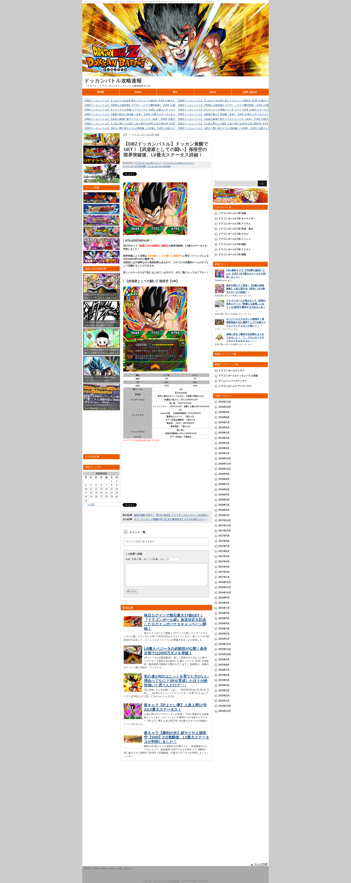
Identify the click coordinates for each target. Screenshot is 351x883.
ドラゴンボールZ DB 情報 (134, 166)
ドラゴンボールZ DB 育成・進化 (235, 228)
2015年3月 (224, 690)
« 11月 (91, 504)
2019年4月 (224, 438)
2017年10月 (224, 530)
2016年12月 (224, 582)
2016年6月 (224, 613)
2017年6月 (224, 551)
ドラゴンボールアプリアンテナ (235, 386)
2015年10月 (224, 654)
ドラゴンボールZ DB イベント (147, 163)
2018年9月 (224, 474)
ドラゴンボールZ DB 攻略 (158, 166)
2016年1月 (224, 638)
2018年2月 (224, 510)
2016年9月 (224, 597)
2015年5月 (224, 680)
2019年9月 (224, 412)
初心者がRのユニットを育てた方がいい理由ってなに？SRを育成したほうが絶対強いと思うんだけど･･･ (176, 680)
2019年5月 (224, 432)
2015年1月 (224, 700)
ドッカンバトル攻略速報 (113, 81)
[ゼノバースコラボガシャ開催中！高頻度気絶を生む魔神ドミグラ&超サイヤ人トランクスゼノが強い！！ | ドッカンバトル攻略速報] (219, 326)
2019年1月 (224, 453)
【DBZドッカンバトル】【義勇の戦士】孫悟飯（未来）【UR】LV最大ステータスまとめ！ (132, 114)
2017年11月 (224, 525)
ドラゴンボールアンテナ (231, 370)
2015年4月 (224, 685)
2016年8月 (224, 602)
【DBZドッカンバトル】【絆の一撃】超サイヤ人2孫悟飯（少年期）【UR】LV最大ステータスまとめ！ (138, 128)
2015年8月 (224, 664)
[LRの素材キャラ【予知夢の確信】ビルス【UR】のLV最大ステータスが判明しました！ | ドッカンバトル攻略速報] (219, 277)
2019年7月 (224, 422)
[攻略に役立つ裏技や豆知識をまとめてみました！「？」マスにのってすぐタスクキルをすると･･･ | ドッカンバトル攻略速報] (219, 341)
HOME (100, 92)
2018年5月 (224, 494)
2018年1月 (224, 515)
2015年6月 (224, 675)
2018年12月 (224, 458)
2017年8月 (224, 541)
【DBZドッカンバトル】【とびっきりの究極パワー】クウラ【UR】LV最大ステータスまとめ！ (134, 109)
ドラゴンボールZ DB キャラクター (178, 163)
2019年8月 (224, 417)
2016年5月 (224, 618)
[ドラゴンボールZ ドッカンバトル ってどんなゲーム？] (240, 201)
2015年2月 (224, 695)
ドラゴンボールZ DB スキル (233, 233)
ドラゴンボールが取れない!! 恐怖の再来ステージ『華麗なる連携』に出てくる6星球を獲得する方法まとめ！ (246, 303)
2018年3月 (224, 504)
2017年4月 (224, 561)
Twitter (138, 92)
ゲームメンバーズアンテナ (232, 381)
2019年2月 (224, 448)
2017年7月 (224, 546)
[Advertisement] (166, 472)
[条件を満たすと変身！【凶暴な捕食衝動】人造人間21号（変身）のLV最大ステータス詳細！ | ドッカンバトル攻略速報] (219, 292)
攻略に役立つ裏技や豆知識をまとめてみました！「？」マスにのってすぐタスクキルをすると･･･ (245, 337)
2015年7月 (224, 669)
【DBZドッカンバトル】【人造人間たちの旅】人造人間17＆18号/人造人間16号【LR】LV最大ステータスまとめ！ (144, 123)
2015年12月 (224, 644)
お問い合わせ (250, 92)
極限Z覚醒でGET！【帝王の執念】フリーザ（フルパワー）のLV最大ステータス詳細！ (180, 515)
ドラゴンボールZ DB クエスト (234, 249)
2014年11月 (224, 711)
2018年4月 (224, 499)
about (213, 92)
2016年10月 (224, 592)
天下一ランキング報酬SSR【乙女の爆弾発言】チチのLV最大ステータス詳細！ (176, 519)
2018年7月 (224, 484)
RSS (175, 92)
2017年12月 (224, 520)
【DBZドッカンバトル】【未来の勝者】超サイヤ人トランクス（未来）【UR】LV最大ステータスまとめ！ (140, 119)
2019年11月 (224, 401)
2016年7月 (224, 608)
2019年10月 (224, 407)
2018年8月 (224, 479)
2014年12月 (224, 705)
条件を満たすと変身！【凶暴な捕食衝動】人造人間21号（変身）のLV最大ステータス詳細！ (245, 288)
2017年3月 (224, 566)
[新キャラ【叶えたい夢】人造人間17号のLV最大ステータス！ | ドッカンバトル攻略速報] (133, 719)
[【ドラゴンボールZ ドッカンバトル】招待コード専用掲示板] (101, 143)
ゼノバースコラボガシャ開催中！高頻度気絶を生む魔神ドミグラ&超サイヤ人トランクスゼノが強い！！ (246, 322)
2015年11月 (224, 649)
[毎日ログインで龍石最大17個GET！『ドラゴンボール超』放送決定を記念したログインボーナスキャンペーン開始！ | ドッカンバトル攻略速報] (133, 629)
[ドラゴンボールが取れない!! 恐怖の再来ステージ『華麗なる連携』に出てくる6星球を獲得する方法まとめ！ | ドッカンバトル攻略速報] (219, 307)
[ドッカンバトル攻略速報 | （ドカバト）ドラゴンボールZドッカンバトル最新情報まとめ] (175, 74)
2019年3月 (224, 443)
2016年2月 (224, 633)
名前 (128, 559)
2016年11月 (224, 587)
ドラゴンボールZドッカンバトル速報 (238, 375)
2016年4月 (224, 623)
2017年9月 (224, 535)
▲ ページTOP (259, 864)
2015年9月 (224, 659)
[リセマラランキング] (101, 162)
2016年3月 (224, 628)
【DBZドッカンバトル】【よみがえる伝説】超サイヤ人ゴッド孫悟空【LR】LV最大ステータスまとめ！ (139, 100)
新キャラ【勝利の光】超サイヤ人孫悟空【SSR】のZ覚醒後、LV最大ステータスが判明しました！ (176, 737)
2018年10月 (224, 468)
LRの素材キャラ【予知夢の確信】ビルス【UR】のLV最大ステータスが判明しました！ (246, 273)
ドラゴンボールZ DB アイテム (234, 223)
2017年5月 (224, 556)
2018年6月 (224, 489)
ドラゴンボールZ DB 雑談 (232, 244)
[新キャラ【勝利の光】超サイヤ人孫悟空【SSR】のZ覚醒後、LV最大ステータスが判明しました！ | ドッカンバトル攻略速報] (133, 747)
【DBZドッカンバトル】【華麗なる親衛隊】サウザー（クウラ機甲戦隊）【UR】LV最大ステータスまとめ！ (141, 105)
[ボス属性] (101, 181)
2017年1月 (224, 577)
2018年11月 (224, 463)
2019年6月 (224, 427)
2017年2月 (224, 572)
